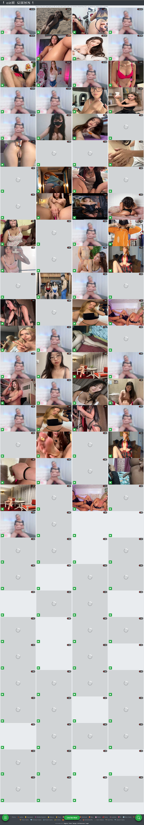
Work (70, 823)
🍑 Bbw (91, 817)
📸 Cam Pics (109, 820)
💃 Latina (20, 817)
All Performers (81, 823)
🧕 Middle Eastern (40, 817)
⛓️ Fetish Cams (48, 820)
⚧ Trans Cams (24, 820)
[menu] (5, 817)
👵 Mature (51, 817)
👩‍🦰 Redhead (83, 817)
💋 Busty (105, 817)
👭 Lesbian (113, 817)
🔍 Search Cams (120, 820)
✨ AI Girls (57, 820)
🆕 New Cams (127, 817)
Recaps (75, 823)
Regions (66, 823)
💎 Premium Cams (35, 820)
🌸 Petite (98, 817)
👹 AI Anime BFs (88, 820)
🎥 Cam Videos (99, 820)
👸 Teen (58, 817)
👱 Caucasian (29, 817)
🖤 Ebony (13, 817)
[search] (138, 817)
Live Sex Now (72, 818)
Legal (87, 823)
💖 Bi (119, 817)
